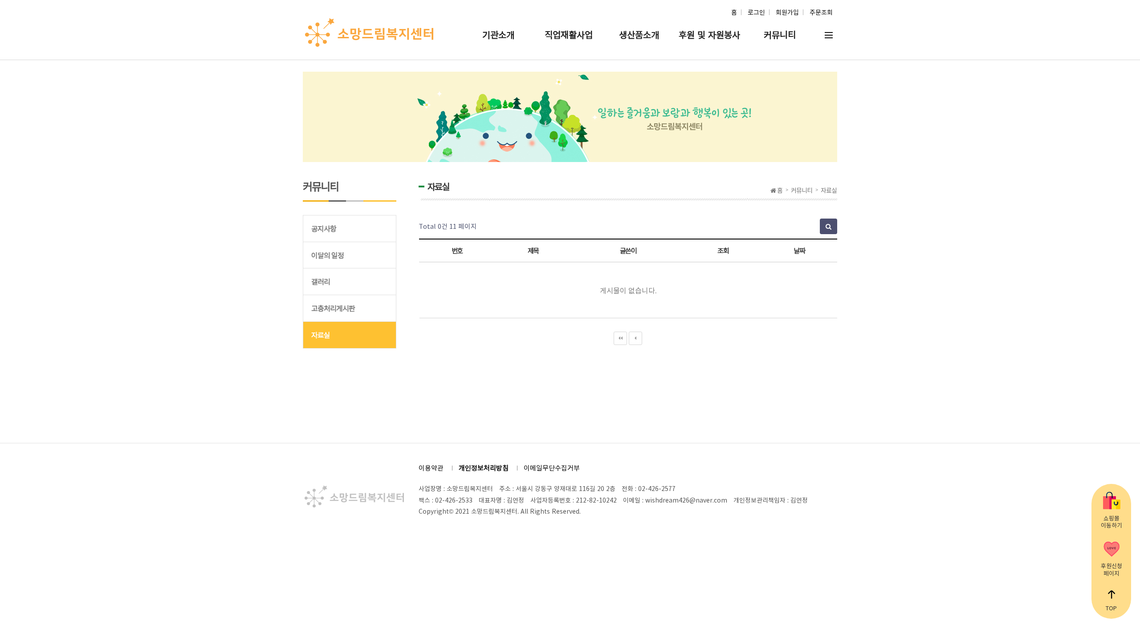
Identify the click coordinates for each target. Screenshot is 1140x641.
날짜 (799, 250)
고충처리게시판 (333, 308)
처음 (620, 338)
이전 (635, 338)
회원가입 (787, 12)
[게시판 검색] (828, 226)
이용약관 (431, 468)
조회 (723, 250)
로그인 (756, 12)
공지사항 (323, 228)
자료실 (320, 334)
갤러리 (320, 281)
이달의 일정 (327, 255)
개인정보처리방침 (484, 468)
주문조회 (821, 12)
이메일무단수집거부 (552, 468)
